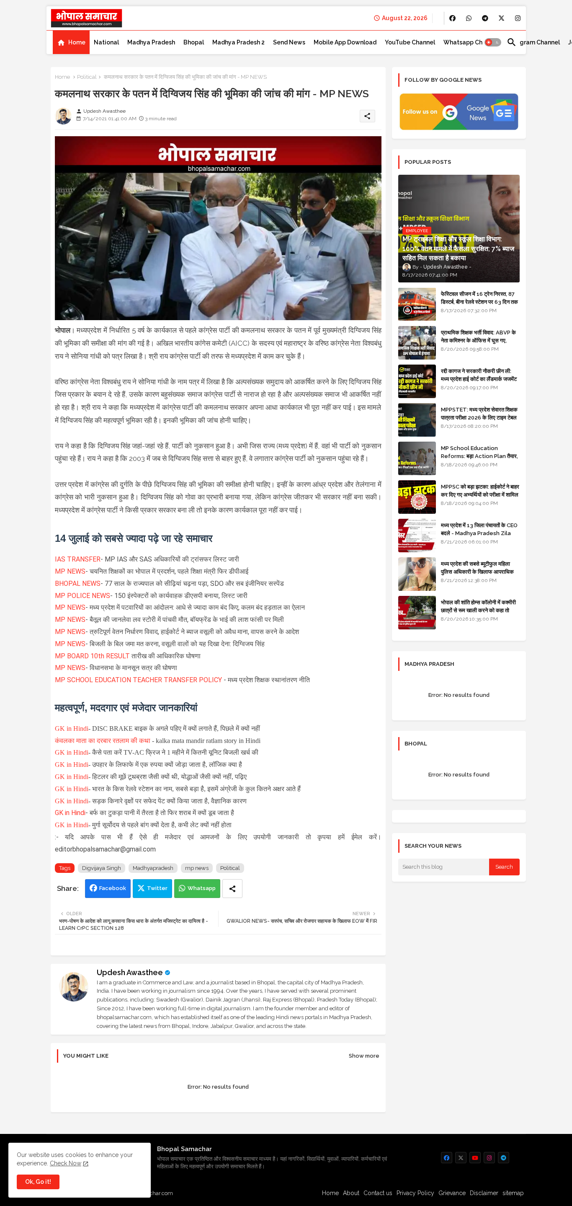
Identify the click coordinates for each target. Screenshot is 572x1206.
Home (76, 42)
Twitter (157, 888)
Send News (289, 42)
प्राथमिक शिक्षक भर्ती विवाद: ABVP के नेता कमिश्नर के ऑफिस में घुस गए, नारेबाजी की (478, 340)
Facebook (112, 888)
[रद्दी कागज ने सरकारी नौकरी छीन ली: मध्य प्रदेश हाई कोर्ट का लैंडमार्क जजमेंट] (417, 381)
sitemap (513, 1193)
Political (87, 77)
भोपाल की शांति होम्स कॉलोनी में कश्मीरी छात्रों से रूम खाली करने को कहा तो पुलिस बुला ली (478, 610)
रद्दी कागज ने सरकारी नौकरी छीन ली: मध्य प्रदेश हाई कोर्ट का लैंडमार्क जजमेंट (479, 375)
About (351, 1193)
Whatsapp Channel (470, 42)
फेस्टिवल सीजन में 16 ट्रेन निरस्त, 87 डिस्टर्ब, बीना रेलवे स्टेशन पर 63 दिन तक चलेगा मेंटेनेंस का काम (479, 301)
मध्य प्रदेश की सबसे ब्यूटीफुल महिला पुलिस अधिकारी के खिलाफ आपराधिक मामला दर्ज (477, 571)
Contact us (377, 1193)
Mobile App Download (345, 42)
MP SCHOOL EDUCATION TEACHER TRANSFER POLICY (138, 680)
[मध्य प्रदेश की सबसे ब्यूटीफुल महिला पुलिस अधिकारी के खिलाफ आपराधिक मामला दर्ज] (417, 574)
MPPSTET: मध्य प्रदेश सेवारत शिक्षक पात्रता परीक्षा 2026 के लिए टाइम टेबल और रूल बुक (479, 417)
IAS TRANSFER (77, 559)
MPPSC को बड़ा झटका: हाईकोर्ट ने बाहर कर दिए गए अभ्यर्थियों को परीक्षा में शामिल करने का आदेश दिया (480, 494)
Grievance (452, 1193)
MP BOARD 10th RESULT (92, 656)
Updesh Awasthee (130, 972)
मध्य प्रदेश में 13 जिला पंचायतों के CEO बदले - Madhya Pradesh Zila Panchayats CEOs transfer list (479, 536)
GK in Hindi (71, 728)
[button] (492, 42)
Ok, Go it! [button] (38, 1181)
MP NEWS (70, 571)
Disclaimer (484, 1193)
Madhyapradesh (153, 868)
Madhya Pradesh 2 (238, 42)
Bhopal (193, 42)
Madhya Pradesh (151, 42)
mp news (197, 868)
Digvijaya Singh (101, 868)
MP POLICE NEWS (82, 596)
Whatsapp (202, 888)
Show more (364, 1056)
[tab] (71, 42)
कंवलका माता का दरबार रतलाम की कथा (102, 740)
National (106, 42)
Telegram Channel (533, 42)
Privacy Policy (415, 1193)
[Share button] (232, 888)
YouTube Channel (410, 42)
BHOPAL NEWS (77, 583)
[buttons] (452, 18)
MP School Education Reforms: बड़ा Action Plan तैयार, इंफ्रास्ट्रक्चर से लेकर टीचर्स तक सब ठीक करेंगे (479, 459)
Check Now (65, 1163)
